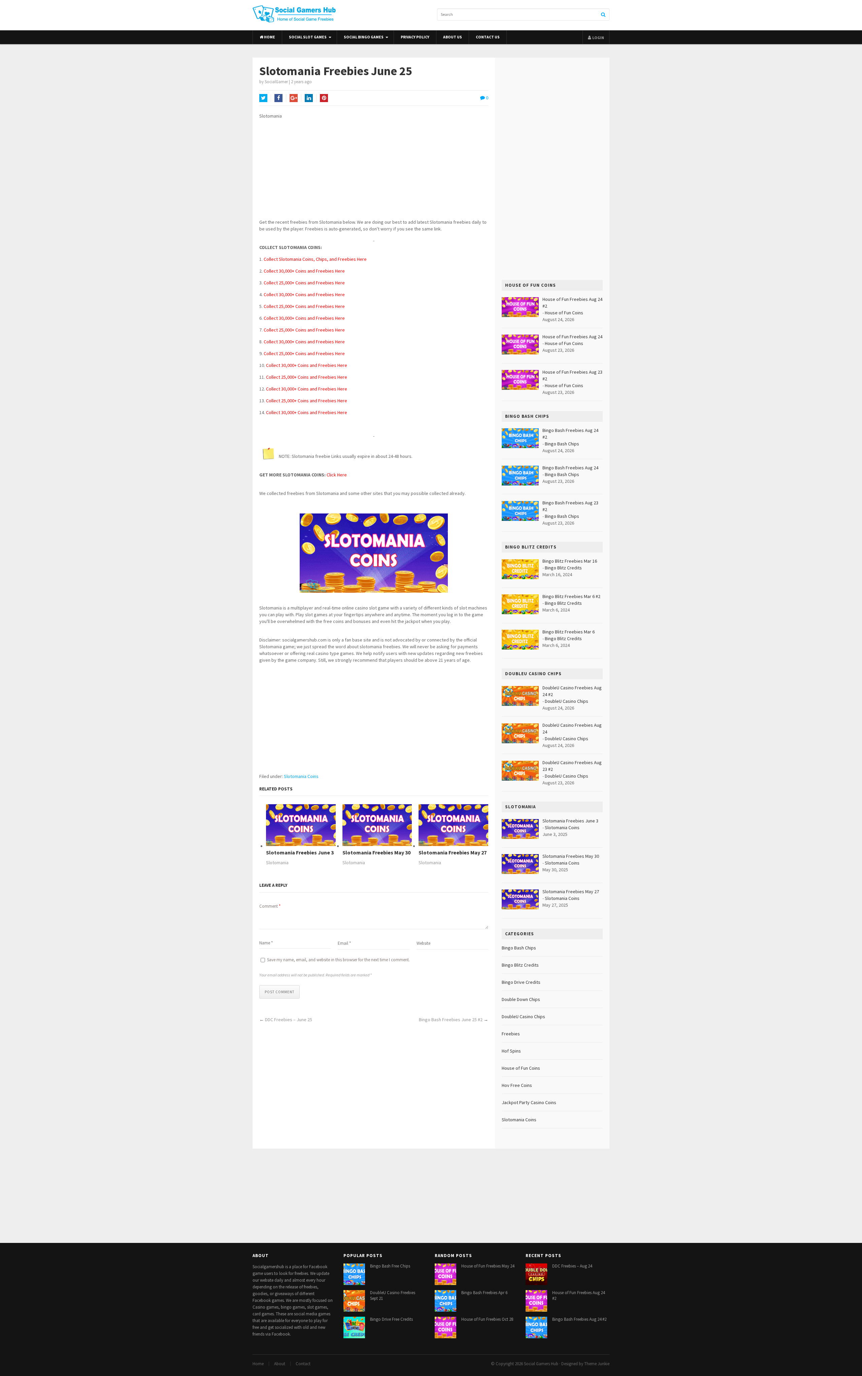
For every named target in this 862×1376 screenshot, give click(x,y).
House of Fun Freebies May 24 (487, 1266)
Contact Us (488, 37)
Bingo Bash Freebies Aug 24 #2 (579, 1319)
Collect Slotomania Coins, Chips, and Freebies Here (315, 259)
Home (269, 37)
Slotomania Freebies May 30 (376, 852)
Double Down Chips (521, 999)
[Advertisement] (373, 171)
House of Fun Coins (564, 313)
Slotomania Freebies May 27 (453, 852)
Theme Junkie (596, 1364)
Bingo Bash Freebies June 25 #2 (451, 1020)
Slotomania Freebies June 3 (300, 852)
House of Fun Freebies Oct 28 (487, 1319)
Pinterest (324, 98)
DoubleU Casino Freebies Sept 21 (392, 1295)
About (279, 1364)
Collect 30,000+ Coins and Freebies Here (304, 271)
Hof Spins (511, 1051)
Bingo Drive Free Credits (391, 1319)
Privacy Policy (415, 37)
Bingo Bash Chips (562, 444)
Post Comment (279, 992)
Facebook (278, 98)
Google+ (294, 98)
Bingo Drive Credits (521, 982)
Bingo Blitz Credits (563, 568)
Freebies (511, 1034)
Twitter (263, 98)
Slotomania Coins (301, 776)
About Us (452, 37)
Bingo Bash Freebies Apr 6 (484, 1292)
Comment (269, 906)
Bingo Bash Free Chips (390, 1266)
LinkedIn (309, 98)
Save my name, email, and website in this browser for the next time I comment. (338, 960)
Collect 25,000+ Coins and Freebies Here (304, 283)
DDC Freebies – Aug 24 (572, 1266)
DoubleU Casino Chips (566, 701)
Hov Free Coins (517, 1085)
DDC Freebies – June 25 (288, 1020)
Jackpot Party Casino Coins (529, 1102)
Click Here (337, 475)
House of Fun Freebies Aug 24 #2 (578, 1295)
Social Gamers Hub (541, 1364)
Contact (303, 1364)
